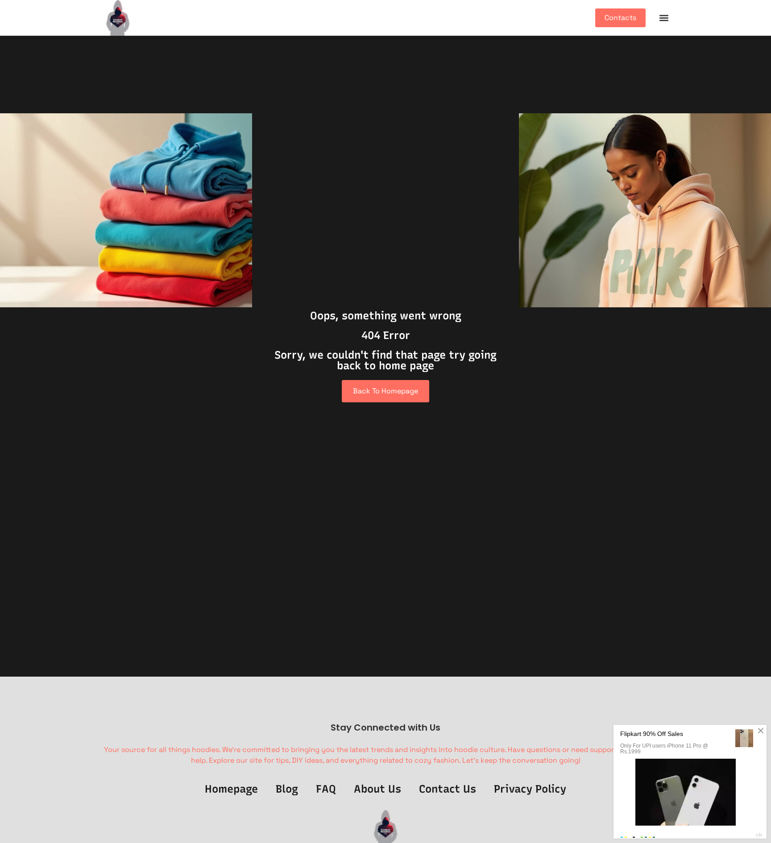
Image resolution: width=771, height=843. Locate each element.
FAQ (326, 788)
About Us (377, 788)
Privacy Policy (530, 788)
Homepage (231, 788)
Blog (287, 788)
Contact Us (447, 788)
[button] (663, 18)
